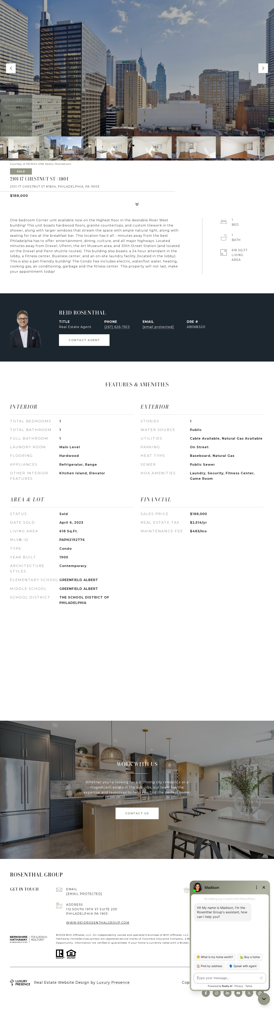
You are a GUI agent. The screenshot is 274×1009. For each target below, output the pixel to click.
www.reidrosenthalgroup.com (97, 923)
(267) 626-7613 (117, 327)
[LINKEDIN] (227, 993)
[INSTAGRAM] (217, 993)
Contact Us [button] (137, 813)
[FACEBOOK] (206, 993)
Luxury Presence (113, 982)
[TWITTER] (249, 993)
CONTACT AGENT (84, 340)
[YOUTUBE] (238, 993)
